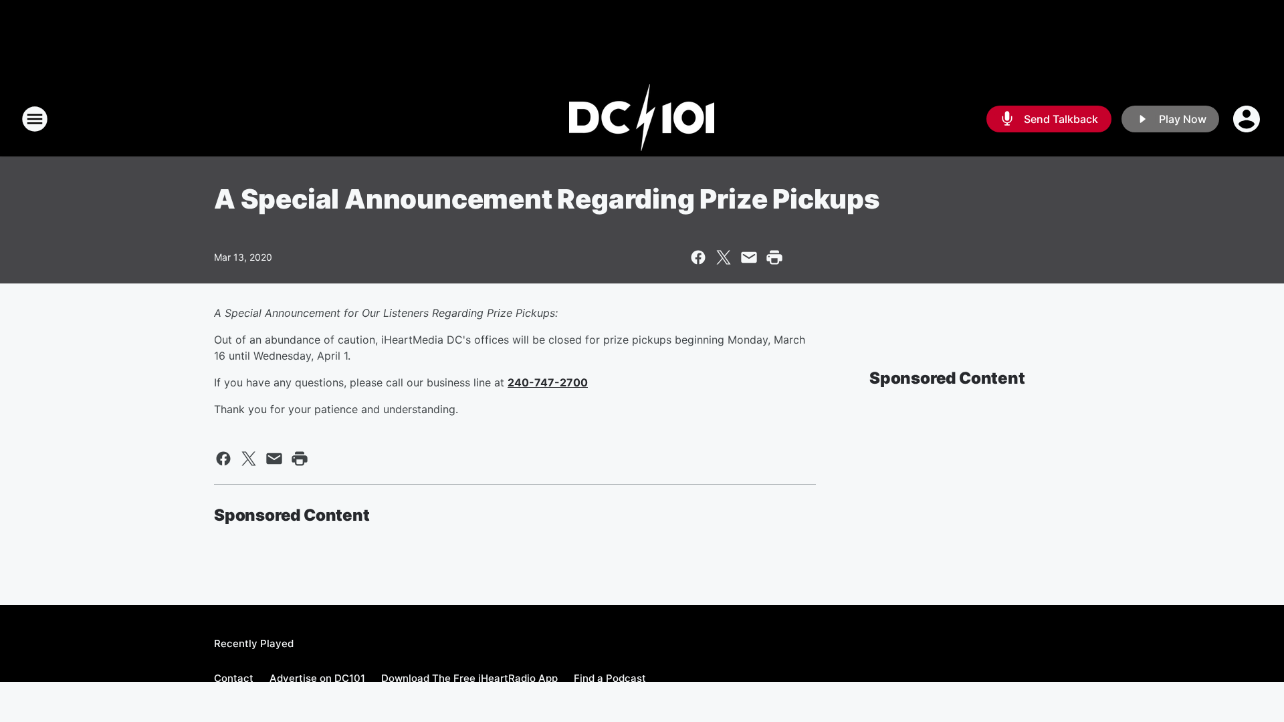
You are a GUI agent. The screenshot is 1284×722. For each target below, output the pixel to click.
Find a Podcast (610, 678)
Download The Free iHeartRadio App (469, 678)
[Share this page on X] (723, 257)
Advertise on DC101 (317, 678)
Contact (233, 678)
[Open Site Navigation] (34, 119)
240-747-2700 (548, 382)
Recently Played (254, 643)
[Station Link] (642, 119)
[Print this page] (774, 257)
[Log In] (1248, 119)
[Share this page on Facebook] (698, 257)
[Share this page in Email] (749, 257)
